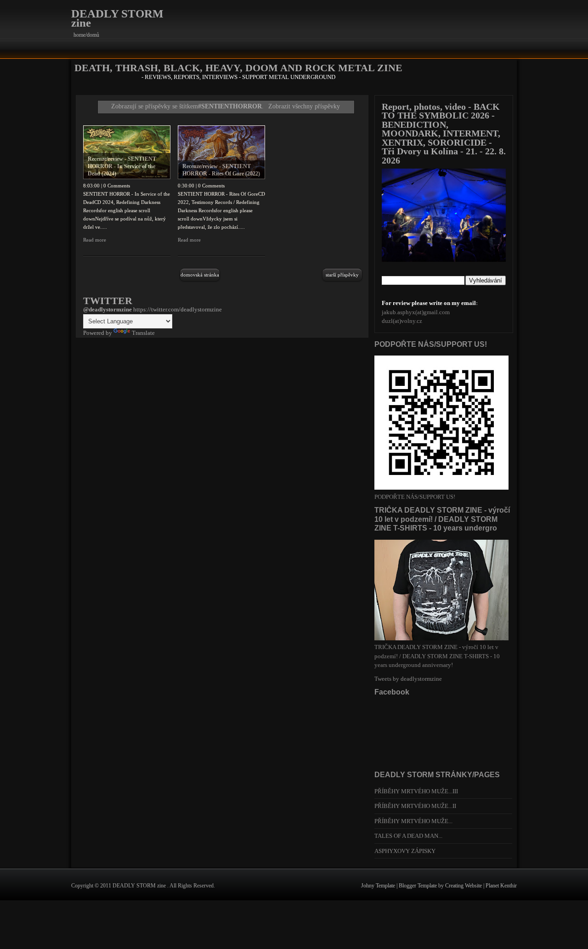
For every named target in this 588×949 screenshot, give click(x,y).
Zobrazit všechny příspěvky (304, 106)
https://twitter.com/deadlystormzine (177, 309)
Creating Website (464, 885)
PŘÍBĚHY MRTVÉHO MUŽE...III (416, 791)
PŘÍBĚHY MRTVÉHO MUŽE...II (415, 805)
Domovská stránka (200, 274)
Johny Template (378, 885)
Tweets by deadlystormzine (408, 678)
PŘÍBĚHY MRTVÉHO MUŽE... (413, 821)
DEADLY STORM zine (117, 18)
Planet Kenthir (501, 885)
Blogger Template (418, 885)
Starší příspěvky (342, 274)
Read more (94, 240)
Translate (143, 332)
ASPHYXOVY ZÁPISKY (404, 850)
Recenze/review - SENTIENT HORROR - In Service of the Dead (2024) (122, 166)
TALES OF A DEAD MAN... (408, 835)
